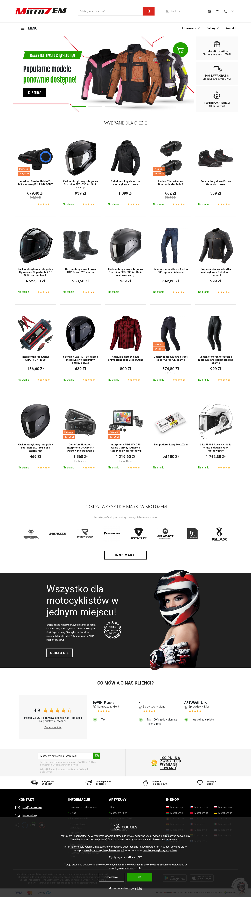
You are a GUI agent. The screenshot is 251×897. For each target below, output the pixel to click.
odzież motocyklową (64, 624)
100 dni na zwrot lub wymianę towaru (170, 763)
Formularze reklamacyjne (83, 807)
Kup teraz (34, 92)
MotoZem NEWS (119, 813)
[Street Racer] (85, 533)
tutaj (139, 888)
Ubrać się (59, 653)
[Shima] (165, 533)
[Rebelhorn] (112, 533)
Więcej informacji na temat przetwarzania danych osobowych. (64, 770)
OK (139, 877)
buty (77, 624)
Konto (174, 11)
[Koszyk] (227, 11)
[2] (95, 106)
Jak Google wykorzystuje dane (160, 850)
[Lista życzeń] (217, 11)
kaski (63, 628)
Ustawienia (112, 877)
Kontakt (231, 28)
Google (109, 835)
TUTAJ (138, 868)
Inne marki (125, 555)
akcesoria (82, 628)
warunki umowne (69, 764)
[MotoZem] (41, 11)
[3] (111, 106)
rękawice (71, 628)
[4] (128, 106)
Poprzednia (18, 74)
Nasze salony (30, 815)
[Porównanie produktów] (209, 11)
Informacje (189, 28)
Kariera (114, 807)
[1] (79, 106)
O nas (73, 813)
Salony (211, 28)
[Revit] (138, 533)
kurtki (83, 624)
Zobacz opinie (52, 727)
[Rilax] (219, 533)
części (91, 628)
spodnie (91, 624)
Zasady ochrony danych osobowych (104, 850)
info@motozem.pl (32, 807)
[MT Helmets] (192, 533)
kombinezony (53, 628)
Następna (189, 74)
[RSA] (31, 533)
